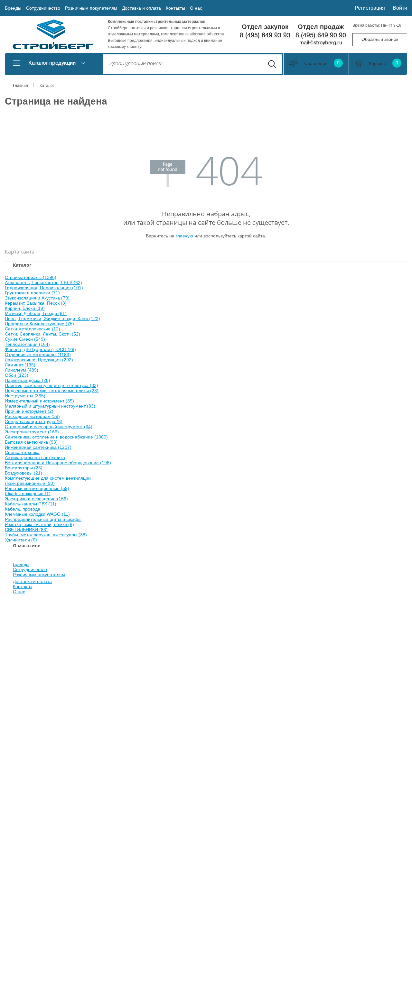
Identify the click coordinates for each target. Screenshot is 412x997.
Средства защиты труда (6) (33, 421)
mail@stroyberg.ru (320, 43)
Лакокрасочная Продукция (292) (39, 359)
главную (184, 235)
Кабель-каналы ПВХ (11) (30, 503)
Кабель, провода (22, 509)
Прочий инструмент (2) (29, 411)
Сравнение (322, 63)
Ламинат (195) (20, 364)
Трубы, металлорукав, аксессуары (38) (46, 534)
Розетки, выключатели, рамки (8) (39, 524)
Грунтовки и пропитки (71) (32, 292)
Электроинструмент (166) (32, 431)
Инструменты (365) (25, 395)
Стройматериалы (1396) (30, 277)
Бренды (13, 8)
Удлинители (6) (21, 539)
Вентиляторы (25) (23, 467)
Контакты (175, 8)
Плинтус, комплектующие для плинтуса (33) (51, 385)
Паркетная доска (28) (27, 380)
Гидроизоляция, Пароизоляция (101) (44, 287)
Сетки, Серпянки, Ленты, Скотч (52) (42, 334)
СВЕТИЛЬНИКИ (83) (26, 529)
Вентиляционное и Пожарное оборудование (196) (58, 462)
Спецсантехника (22, 452)
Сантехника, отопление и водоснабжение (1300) (56, 436)
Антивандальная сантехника (35, 457)
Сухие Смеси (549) (25, 339)
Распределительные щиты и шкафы (43, 519)
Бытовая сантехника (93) (31, 442)
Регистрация (370, 8)
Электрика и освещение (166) (36, 498)
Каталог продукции (52, 63)
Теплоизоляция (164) (27, 344)
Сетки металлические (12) (32, 328)
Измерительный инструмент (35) (39, 400)
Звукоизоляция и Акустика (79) (37, 297)
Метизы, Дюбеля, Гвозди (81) (36, 313)
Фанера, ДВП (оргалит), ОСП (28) (40, 349)
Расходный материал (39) (32, 416)
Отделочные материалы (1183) (38, 354)
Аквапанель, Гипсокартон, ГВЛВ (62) (43, 282)
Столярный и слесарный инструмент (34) (48, 426)
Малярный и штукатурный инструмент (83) (50, 406)
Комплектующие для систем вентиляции (48, 478)
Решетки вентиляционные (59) (37, 488)
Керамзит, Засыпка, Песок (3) (36, 303)
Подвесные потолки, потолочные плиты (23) (51, 390)
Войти (400, 8)
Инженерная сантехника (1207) (38, 447)
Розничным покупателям (91, 8)
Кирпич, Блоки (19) (25, 308)
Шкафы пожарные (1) (28, 493)
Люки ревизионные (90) (30, 483)
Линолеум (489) (21, 370)
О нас (196, 8)
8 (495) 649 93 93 (265, 36)
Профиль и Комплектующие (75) (39, 323)
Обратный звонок (379, 39)
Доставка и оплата (141, 8)
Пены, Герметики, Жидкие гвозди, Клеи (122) (52, 318)
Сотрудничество (43, 8)
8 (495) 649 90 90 (320, 36)
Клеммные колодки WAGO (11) (37, 514)
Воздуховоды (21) (23, 472)
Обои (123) (16, 375)
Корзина (383, 63)
